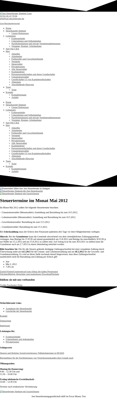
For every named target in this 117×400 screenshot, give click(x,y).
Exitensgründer (18, 38)
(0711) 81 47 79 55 (8, 16)
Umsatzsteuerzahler (20, 77)
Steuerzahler (17, 64)
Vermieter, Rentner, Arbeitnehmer (26, 46)
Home (8, 28)
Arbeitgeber (16, 56)
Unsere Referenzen (20, 33)
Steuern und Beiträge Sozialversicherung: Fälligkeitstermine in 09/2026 (32, 353)
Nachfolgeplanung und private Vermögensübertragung (35, 43)
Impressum (5, 325)
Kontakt (9, 92)
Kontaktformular (18, 95)
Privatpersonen (18, 66)
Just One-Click (12, 49)
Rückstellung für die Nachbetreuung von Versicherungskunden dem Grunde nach (36, 358)
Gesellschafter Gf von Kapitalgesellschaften (31, 79)
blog (8, 51)
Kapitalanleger (18, 72)
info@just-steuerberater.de (12, 19)
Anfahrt (14, 97)
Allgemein (16, 82)
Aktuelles (15, 54)
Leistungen (11, 36)
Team (8, 87)
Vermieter (15, 61)
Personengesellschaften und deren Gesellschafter (33, 74)
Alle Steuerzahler (19, 69)
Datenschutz (5, 321)
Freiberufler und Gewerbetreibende (27, 59)
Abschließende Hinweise (22, 84)
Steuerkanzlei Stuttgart (16, 31)
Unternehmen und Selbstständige (26, 41)
